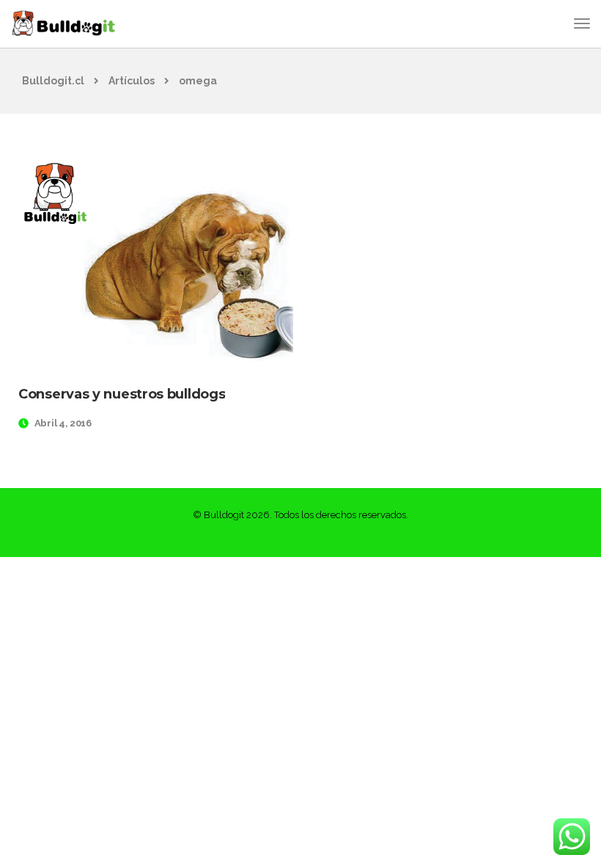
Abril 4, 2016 (63, 423)
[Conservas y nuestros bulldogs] (155, 259)
